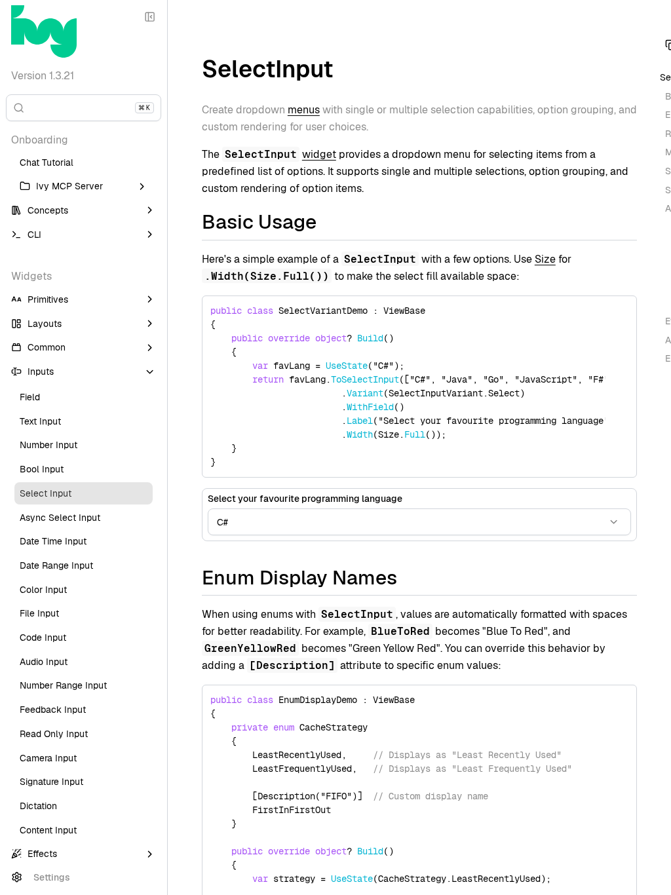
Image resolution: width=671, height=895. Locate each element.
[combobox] (419, 522)
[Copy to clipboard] (620, 312)
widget (319, 154)
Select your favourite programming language (305, 498)
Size (545, 259)
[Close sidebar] (150, 17)
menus (304, 110)
